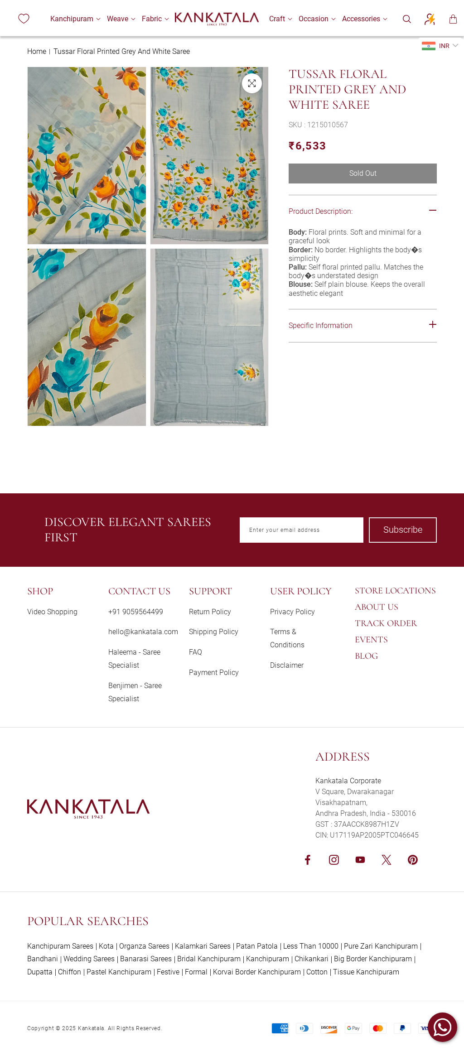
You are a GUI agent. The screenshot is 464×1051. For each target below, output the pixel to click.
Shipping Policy (213, 631)
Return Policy (210, 611)
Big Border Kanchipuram (373, 959)
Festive (168, 972)
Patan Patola (257, 946)
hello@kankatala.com (143, 631)
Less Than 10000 (310, 946)
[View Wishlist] (24, 19)
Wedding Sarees (89, 959)
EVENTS (371, 639)
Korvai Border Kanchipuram (257, 972)
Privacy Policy (292, 611)
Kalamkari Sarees (203, 946)
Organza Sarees (144, 946)
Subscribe (402, 529)
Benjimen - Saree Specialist (135, 692)
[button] (72, 19)
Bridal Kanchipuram (209, 959)
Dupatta (40, 972)
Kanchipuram (267, 959)
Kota (106, 946)
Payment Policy (214, 672)
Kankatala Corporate (348, 780)
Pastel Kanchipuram (119, 972)
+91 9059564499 (135, 611)
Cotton (317, 972)
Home (36, 51)
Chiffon (69, 972)
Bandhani (42, 959)
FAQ (195, 652)
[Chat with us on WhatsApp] (442, 1027)
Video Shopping (52, 611)
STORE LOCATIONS (395, 590)
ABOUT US (376, 607)
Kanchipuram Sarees (60, 946)
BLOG (366, 656)
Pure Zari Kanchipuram (381, 946)
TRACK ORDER (386, 623)
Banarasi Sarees (146, 959)
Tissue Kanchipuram (366, 972)
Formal (196, 972)
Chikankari (312, 959)
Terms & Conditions (287, 638)
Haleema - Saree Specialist (134, 659)
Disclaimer (287, 665)
